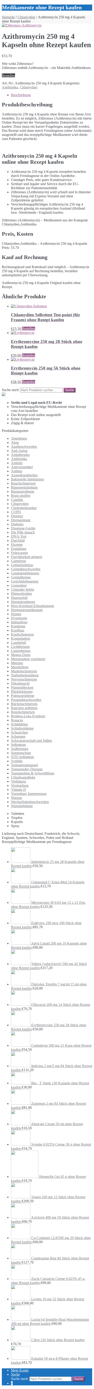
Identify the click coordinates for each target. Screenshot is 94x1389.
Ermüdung (18, 549)
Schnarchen (19, 732)
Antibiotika (10, 87)
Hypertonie (19, 618)
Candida (17, 500)
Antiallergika (20, 455)
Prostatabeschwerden (26, 700)
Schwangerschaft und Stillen (31, 740)
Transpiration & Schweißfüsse (32, 773)
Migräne (17, 663)
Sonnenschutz (21, 753)
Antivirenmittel (22, 467)
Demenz (17, 516)
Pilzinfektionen (22, 691)
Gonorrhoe (19, 585)
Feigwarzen (19, 553)
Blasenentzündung (24, 487)
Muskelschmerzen (24, 671)
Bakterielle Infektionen (27, 479)
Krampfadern (20, 638)
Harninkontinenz (23, 602)
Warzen (16, 798)
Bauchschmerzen (23, 483)
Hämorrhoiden (21, 593)
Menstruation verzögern (28, 659)
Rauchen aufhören (24, 708)
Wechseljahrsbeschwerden (30, 802)
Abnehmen (19, 438)
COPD (16, 512)
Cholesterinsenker (24, 508)
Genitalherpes (21, 577)
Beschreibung (21, 95)
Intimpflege (19, 622)
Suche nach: (10, 390)
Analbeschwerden (24, 446)
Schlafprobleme (22, 728)
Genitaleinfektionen (25, 573)
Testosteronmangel (24, 765)
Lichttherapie (20, 647)
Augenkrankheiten (24, 475)
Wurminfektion (22, 806)
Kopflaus (17, 630)
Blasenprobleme (22, 491)
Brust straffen (20, 495)
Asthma (16, 471)
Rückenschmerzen (24, 704)
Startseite (8, 17)
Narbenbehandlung (25, 675)
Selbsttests (18, 745)
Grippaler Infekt (22, 589)
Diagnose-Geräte (23, 528)
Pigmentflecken (22, 687)
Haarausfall (19, 598)
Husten (16, 614)
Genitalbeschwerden (25, 569)
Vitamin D (18, 789)
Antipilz (17, 463)
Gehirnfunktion (22, 565)
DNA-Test (18, 536)
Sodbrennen (19, 749)
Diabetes (17, 524)
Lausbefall (18, 642)
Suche (15, 1374)
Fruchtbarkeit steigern (26, 557)
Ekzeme (17, 544)
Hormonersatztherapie (27, 610)
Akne (15, 442)
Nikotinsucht (20, 683)
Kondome (18, 626)
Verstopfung (20, 785)
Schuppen (18, 736)
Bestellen (8, 75)
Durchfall (18, 540)
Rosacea (17, 720)
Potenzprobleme (22, 696)
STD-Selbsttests (22, 757)
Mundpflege (20, 667)
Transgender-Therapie (27, 769)
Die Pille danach (23, 532)
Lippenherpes (21, 651)
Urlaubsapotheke (23, 777)
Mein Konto (20, 1370)
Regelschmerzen (23, 712)
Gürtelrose (18, 561)
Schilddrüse (19, 724)
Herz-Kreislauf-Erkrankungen (32, 606)
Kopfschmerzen (22, 634)
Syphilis (17, 761)
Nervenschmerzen (24, 679)
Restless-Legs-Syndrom (28, 716)
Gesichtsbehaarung (24, 581)
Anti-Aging (19, 451)
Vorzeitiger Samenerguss (29, 794)
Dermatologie (21, 520)
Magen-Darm (20, 655)
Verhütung (18, 781)
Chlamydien (26, 17)
